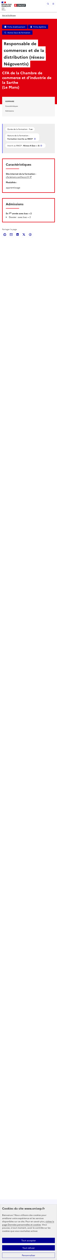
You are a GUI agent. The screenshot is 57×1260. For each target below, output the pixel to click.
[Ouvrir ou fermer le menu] (53, 4)
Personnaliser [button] (28, 1255)
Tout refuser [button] (28, 1247)
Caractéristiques (11, 106)
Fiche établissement (16, 26)
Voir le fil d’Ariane (9, 15)
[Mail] (11, 234)
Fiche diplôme (39, 26)
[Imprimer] (4, 234)
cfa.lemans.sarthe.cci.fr (17, 176)
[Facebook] (30, 234)
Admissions (9, 111)
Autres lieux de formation (18, 32)
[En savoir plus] (35, 139)
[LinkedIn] (17, 234)
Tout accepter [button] (28, 1240)
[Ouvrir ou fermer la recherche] (48, 4)
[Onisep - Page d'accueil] (20, 5)
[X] (24, 234)
